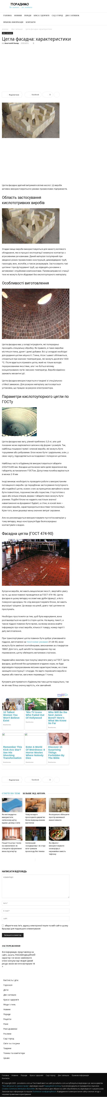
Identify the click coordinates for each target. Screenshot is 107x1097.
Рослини (7, 1033)
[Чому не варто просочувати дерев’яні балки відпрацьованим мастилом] (35, 805)
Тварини (7, 1048)
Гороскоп (7, 985)
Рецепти (7, 1019)
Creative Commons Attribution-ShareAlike (18, 1089)
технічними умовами (37, 642)
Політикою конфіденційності (44, 1091)
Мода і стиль (9, 1004)
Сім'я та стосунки (11, 1043)
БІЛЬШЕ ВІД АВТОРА (34, 793)
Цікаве (6, 1058)
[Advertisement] (53, 66)
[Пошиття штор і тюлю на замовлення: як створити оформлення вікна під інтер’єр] (12, 834)
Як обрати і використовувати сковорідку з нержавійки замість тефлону (57, 848)
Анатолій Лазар (12, 43)
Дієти (5, 990)
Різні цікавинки (10, 1028)
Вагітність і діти (10, 980)
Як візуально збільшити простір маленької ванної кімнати (59, 817)
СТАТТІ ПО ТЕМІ (11, 793)
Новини (18, 15)
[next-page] (37, 859)
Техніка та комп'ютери (14, 1053)
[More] (57, 94)
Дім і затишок (72, 15)
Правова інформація (13, 22)
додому (5, 29)
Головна (7, 15)
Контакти (30, 22)
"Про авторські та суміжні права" (15, 1086)
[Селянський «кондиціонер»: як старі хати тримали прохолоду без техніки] (35, 834)
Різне (5, 1024)
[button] (101, 15)
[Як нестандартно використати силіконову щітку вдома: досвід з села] (12, 805)
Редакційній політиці (52, 1086)
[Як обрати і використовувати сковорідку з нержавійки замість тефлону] (59, 834)
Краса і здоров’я (41, 15)
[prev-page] (33, 859)
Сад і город (57, 15)
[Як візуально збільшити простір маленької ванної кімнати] (59, 805)
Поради (27, 15)
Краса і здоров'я (11, 999)
